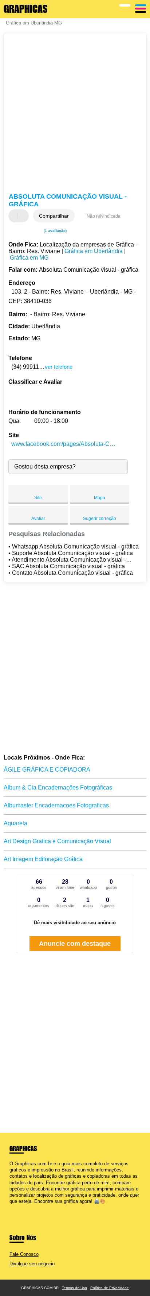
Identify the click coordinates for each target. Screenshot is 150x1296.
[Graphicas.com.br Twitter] (14, 1208)
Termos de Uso (74, 1288)
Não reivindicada (104, 216)
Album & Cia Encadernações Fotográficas (58, 787)
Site (38, 497)
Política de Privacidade (109, 1288)
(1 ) (55, 231)
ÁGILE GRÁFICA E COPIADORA (47, 769)
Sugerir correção (99, 518)
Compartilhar (54, 216)
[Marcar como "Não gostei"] (24, 216)
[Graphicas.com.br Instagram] (17, 1208)
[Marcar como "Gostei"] (15, 216)
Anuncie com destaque (75, 943)
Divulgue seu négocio (32, 1263)
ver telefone (58, 367)
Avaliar (38, 518)
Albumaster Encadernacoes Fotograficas (56, 805)
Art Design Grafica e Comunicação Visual (57, 841)
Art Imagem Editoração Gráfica (43, 859)
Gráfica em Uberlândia (93, 251)
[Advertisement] (75, 114)
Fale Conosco (24, 1254)
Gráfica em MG (29, 258)
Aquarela (15, 823)
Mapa (99, 497)
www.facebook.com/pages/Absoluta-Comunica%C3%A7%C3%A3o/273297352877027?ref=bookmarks (63, 444)
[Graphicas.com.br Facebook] (11, 1208)
